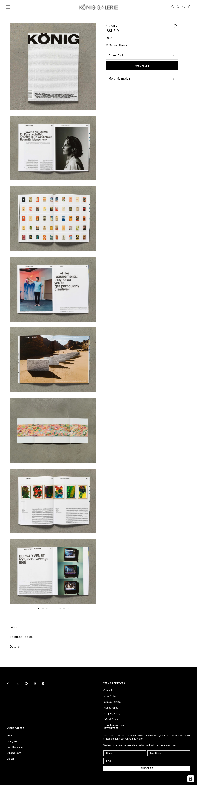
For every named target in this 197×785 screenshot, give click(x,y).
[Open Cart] (189, 6)
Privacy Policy (110, 707)
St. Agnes (12, 741)
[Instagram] (26, 683)
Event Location (15, 747)
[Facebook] (8, 683)
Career (10, 758)
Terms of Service (112, 702)
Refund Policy (110, 719)
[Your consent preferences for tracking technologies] (190, 778)
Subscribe (147, 768)
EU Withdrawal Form (114, 725)
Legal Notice (110, 696)
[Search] (178, 7)
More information (119, 78)
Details (15, 646)
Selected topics (21, 637)
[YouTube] (35, 683)
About (14, 627)
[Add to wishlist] (175, 26)
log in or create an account (163, 745)
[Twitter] (17, 683)
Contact (107, 690)
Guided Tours (14, 753)
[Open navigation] (8, 7)
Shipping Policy (111, 713)
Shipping (123, 45)
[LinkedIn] (43, 683)
